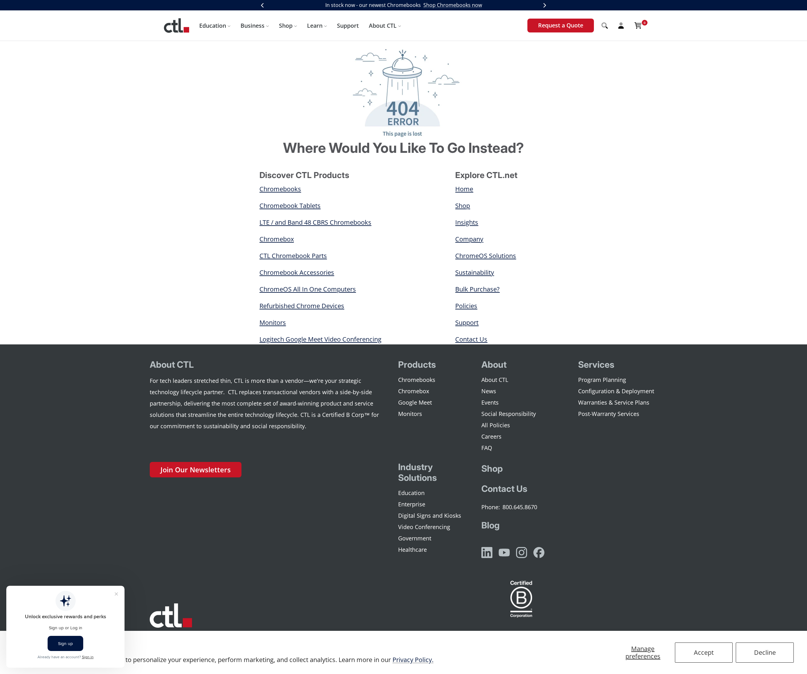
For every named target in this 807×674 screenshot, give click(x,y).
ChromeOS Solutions (485, 255)
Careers (491, 436)
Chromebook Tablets (290, 205)
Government (414, 538)
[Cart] (638, 25)
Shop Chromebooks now (452, 5)
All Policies (495, 425)
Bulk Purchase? (477, 289)
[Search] (604, 25)
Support (348, 25)
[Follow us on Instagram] (521, 552)
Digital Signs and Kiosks (429, 515)
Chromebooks (280, 189)
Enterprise (411, 504)
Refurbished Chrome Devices (301, 306)
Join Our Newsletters (195, 469)
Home (464, 189)
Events (490, 402)
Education (212, 25)
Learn (314, 25)
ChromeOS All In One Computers (307, 289)
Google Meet (415, 402)
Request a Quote (560, 25)
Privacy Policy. (412, 659)
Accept (704, 652)
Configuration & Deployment (616, 391)
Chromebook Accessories (296, 272)
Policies (466, 306)
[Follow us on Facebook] (538, 552)
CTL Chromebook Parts (293, 255)
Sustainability (474, 272)
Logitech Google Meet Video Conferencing (320, 339)
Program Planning (602, 379)
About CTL (383, 25)
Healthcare (412, 549)
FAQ (486, 448)
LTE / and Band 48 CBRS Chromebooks (315, 222)
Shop (286, 25)
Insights (466, 222)
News (488, 391)
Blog (490, 525)
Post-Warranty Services (608, 414)
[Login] (621, 25)
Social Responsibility (508, 414)
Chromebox (276, 239)
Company (469, 239)
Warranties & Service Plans (613, 402)
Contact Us (471, 339)
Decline (765, 652)
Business (252, 25)
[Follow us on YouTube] (504, 552)
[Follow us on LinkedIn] (486, 552)
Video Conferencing (424, 527)
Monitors (272, 322)
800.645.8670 (519, 507)
